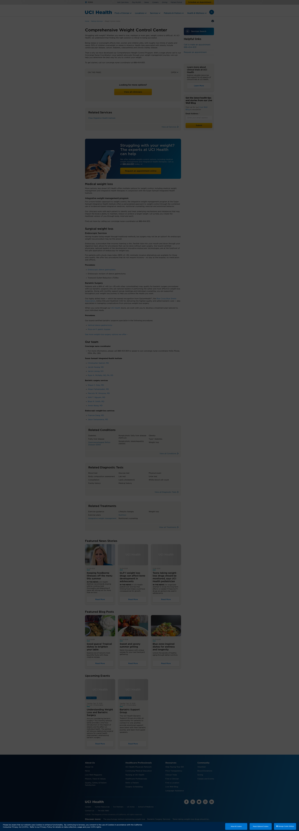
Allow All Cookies (236, 826)
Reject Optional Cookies (260, 826)
